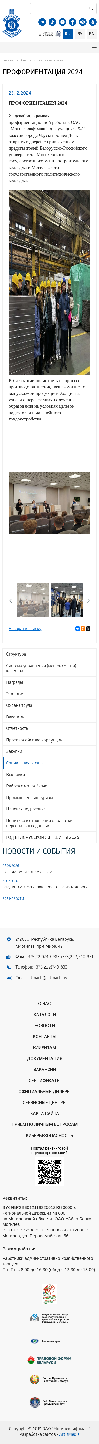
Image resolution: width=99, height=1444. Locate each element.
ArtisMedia (69, 1434)
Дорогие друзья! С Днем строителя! (29, 872)
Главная (8, 61)
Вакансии (15, 717)
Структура (16, 654)
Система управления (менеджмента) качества (41, 669)
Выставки (15, 775)
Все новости (13, 899)
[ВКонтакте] (77, 628)
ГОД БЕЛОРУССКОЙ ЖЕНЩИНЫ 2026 (42, 837)
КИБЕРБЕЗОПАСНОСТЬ (49, 1135)
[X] (88, 628)
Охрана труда (19, 706)
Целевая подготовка (26, 809)
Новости (44, 1025)
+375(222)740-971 (76, 957)
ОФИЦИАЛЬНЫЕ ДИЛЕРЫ (45, 1091)
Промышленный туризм (29, 798)
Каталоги (45, 1014)
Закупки (14, 752)
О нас (23, 61)
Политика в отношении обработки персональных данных (39, 824)
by (79, 34)
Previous (15, 503)
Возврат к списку (25, 629)
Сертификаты (45, 1080)
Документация (44, 1058)
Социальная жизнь (24, 763)
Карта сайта (44, 1113)
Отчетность (17, 729)
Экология (15, 694)
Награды (14, 683)
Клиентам (44, 1047)
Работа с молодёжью (26, 786)
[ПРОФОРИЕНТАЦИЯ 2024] (49, 503)
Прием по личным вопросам (45, 1124)
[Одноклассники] (83, 628)
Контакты (44, 1036)
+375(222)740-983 (42, 957)
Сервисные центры (45, 1102)
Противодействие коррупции (34, 740)
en (92, 34)
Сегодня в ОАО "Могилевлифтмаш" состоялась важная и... (46, 888)
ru (68, 34)
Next (83, 503)
